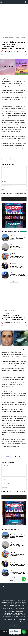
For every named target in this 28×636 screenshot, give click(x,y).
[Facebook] (10, 625)
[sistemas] (2, 51)
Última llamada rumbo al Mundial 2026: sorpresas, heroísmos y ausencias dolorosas (17, 257)
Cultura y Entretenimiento (10, 37)
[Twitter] (18, 625)
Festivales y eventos (20, 37)
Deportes (12, 253)
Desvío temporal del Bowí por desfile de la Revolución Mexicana (18, 238)
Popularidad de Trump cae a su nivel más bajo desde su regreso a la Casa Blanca (17, 266)
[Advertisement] (14, 20)
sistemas (7, 51)
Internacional (13, 263)
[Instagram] (14, 625)
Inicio (2, 37)
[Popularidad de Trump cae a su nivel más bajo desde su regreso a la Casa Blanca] (5, 265)
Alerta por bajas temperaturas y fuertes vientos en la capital (17, 248)
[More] (19, 158)
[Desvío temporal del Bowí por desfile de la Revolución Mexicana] (5, 238)
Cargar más (13, 281)
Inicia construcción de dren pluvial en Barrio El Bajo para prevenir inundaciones (18, 276)
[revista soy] (14, 56)
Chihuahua (12, 235)
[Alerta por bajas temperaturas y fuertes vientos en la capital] (5, 247)
